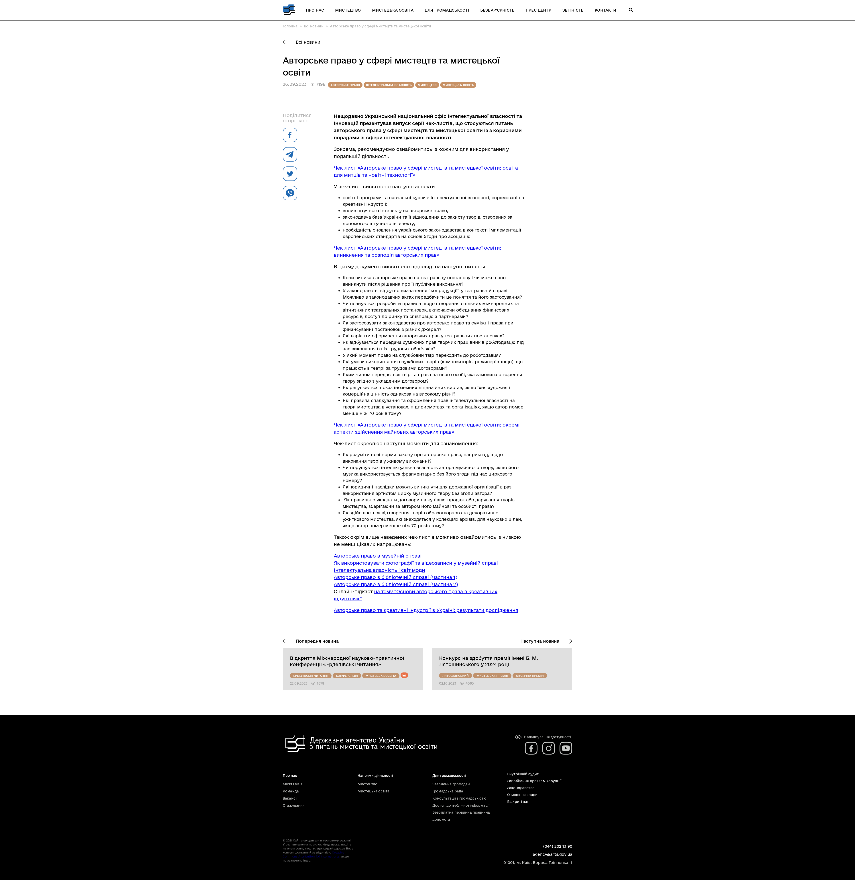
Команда (291, 791)
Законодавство (521, 788)
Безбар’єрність (497, 10)
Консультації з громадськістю (459, 798)
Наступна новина (539, 641)
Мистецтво (348, 10)
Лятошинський (455, 675)
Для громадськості (447, 10)
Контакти (605, 10)
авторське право (345, 84)
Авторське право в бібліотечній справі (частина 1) (395, 577)
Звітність (573, 10)
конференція (347, 675)
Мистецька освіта (393, 10)
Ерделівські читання (310, 675)
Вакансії (290, 798)
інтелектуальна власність (389, 84)
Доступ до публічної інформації (460, 805)
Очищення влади (522, 795)
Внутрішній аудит (523, 774)
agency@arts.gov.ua (552, 854)
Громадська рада (447, 791)
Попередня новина (317, 641)
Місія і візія (293, 784)
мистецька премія (492, 675)
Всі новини (308, 42)
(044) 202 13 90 (557, 846)
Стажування (294, 805)
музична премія (530, 675)
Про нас (315, 10)
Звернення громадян (451, 784)
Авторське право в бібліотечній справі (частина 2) (396, 584)
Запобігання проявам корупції (534, 781)
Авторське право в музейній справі (377, 555)
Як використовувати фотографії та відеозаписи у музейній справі (416, 563)
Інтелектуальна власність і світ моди (379, 570)
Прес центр (538, 10)
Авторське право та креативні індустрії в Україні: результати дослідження (426, 610)
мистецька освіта (458, 84)
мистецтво (427, 84)
